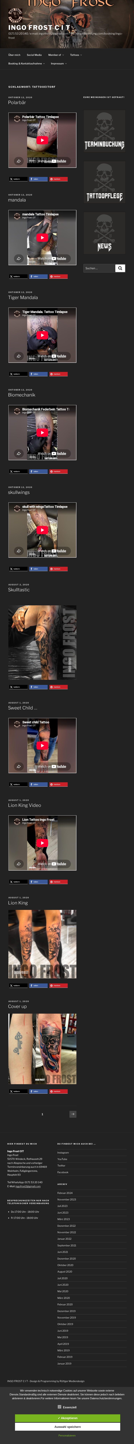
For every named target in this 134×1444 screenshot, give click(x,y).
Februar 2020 (65, 1304)
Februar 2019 (64, 1356)
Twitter (61, 1165)
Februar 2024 (65, 1192)
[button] (18, 179)
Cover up (17, 1006)
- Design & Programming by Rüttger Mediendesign (56, 1381)
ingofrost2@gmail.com (28, 1186)
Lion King (18, 903)
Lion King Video (24, 805)
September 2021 (66, 1245)
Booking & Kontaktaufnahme (25, 63)
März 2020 (63, 1297)
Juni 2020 (63, 1284)
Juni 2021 (62, 1251)
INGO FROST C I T (39, 27)
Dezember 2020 (66, 1258)
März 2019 (63, 1350)
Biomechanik (21, 395)
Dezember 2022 (66, 1225)
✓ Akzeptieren (67, 1418)
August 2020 (64, 1271)
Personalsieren (67, 1435)
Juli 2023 (62, 1205)
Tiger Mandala (23, 297)
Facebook (62, 1172)
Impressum (57, 63)
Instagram (63, 1152)
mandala (17, 200)
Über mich (14, 54)
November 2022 (66, 1232)
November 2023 (66, 1199)
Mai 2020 (62, 1291)
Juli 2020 (62, 1278)
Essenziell (69, 1407)
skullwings (19, 492)
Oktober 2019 (65, 1324)
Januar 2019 (64, 1363)
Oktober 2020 (65, 1265)
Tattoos (74, 54)
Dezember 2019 (66, 1311)
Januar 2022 (64, 1238)
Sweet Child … (22, 708)
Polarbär (17, 102)
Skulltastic (19, 589)
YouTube (62, 1159)
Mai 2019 (62, 1337)
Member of (54, 54)
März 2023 (63, 1219)
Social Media (34, 54)
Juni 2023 (62, 1212)
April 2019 (63, 1343)
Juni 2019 (62, 1330)
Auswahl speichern (67, 1426)
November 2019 (66, 1317)
